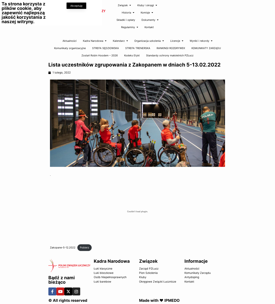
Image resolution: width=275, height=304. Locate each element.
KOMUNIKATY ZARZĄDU (206, 48)
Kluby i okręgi (145, 5)
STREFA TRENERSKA (137, 48)
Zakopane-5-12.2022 (62, 247)
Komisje (145, 12)
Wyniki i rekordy (199, 40)
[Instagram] (76, 291)
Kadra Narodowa (93, 40)
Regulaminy (128, 27)
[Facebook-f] (52, 291)
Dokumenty (148, 19)
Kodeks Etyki (132, 55)
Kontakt (149, 27)
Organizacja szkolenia (147, 40)
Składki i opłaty (125, 19)
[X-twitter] (68, 291)
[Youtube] (60, 291)
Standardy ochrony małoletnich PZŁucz (170, 55)
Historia (126, 12)
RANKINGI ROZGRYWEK (171, 48)
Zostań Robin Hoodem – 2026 (99, 55)
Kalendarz (119, 40)
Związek (123, 5)
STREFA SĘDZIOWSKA (105, 48)
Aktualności (70, 40)
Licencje (175, 40)
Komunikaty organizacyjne (70, 48)
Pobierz (84, 247)
